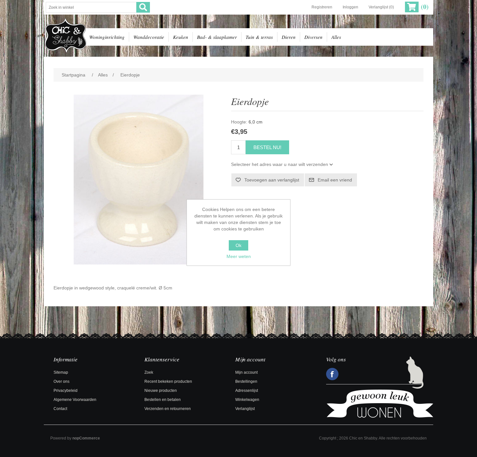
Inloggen (350, 7)
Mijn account (246, 372)
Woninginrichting (107, 37)
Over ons (61, 381)
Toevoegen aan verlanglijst (271, 179)
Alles (336, 37)
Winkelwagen (247, 399)
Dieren (289, 37)
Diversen (313, 37)
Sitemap (61, 372)
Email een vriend (335, 179)
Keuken (180, 37)
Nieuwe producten (160, 390)
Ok (238, 245)
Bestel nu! (267, 147)
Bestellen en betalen (162, 399)
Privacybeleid (66, 390)
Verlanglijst (245, 408)
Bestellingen (246, 381)
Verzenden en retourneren (167, 408)
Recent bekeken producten (168, 381)
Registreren (322, 7)
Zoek (148, 372)
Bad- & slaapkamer (217, 37)
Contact (60, 408)
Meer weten (238, 256)
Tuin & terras (259, 37)
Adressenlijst (246, 390)
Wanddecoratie (148, 37)
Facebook (332, 374)
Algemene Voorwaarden (75, 399)
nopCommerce (86, 438)
